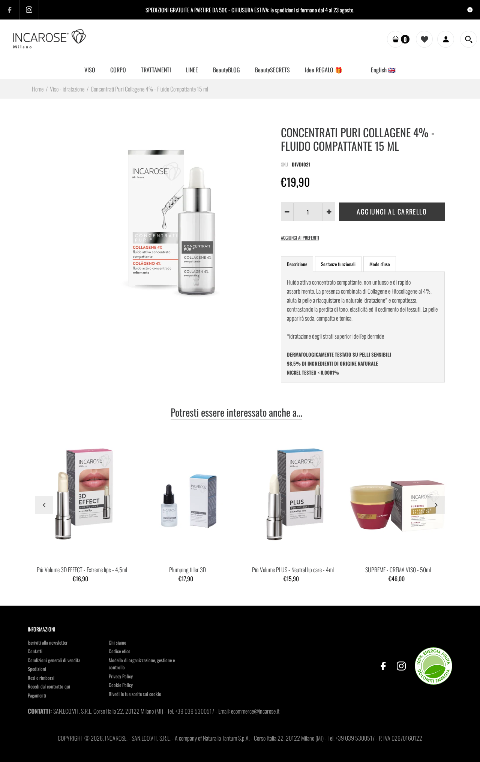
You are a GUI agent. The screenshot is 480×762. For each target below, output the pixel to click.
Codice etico (119, 651)
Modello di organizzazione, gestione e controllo (142, 663)
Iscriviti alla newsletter (48, 642)
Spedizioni (37, 668)
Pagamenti (37, 695)
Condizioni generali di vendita (54, 660)
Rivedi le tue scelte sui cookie (135, 694)
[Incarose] (50, 38)
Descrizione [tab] (297, 264)
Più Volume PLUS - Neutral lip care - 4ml (293, 569)
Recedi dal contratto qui (49, 686)
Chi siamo (117, 642)
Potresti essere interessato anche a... (236, 413)
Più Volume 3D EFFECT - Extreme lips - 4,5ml (82, 569)
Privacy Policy (121, 676)
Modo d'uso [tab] (379, 264)
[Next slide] (436, 505)
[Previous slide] (44, 505)
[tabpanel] (363, 327)
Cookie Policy (121, 684)
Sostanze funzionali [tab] (338, 264)
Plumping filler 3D (187, 569)
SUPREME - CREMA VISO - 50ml (398, 569)
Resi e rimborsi (41, 677)
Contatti (35, 651)
